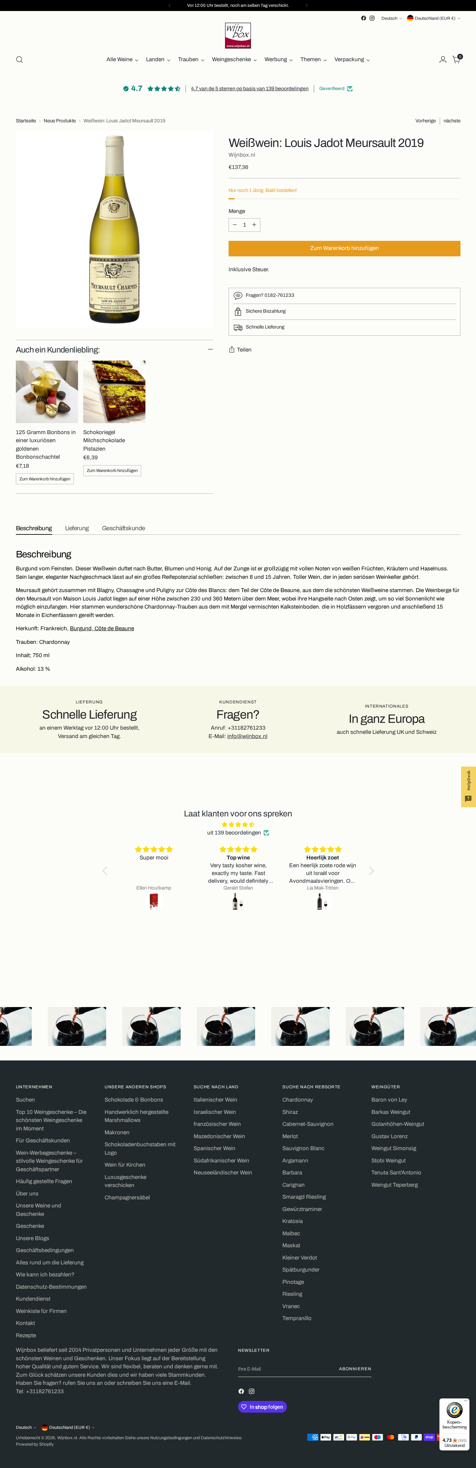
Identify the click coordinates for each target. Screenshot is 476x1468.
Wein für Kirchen (125, 1165)
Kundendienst (33, 1299)
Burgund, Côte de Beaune (102, 628)
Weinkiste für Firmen (41, 1311)
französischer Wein (217, 1124)
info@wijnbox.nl (247, 736)
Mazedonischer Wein (219, 1136)
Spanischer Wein (214, 1148)
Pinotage (293, 1282)
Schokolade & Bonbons (134, 1100)
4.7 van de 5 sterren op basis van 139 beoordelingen (250, 88)
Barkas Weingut (390, 1112)
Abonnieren (355, 1368)
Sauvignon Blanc (303, 1148)
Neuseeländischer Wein (223, 1173)
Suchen (25, 1100)
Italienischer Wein (215, 1100)
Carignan (293, 1185)
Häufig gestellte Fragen (44, 1181)
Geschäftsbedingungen (45, 1250)
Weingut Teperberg (394, 1185)
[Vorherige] (170, 5)
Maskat (291, 1245)
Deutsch (389, 18)
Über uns (27, 1194)
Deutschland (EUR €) (435, 18)
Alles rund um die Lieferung (50, 1263)
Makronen (117, 1132)
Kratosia (292, 1221)
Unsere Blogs (32, 1238)
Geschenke (30, 1226)
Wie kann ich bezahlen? (45, 1275)
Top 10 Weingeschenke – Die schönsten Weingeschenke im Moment (51, 1120)
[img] (238, 824)
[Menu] (466, 1402)
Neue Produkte (60, 120)
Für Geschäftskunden (43, 1140)
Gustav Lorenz (389, 1136)
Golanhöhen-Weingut (397, 1124)
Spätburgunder (301, 1270)
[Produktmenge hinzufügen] (254, 225)
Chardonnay (297, 1100)
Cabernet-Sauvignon (308, 1124)
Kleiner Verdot (299, 1258)
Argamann (295, 1161)
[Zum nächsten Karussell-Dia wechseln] (454, 971)
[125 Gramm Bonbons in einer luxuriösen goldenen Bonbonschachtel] (47, 392)
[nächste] (307, 5)
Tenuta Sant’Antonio (396, 1173)
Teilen (244, 350)
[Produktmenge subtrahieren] (235, 225)
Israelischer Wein (215, 1112)
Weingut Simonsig (393, 1148)
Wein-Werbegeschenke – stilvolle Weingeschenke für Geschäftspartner (49, 1161)
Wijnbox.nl (242, 155)
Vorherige (425, 120)
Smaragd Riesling (304, 1197)
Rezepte (26, 1335)
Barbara (292, 1173)
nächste (452, 120)
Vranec (291, 1306)
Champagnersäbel (127, 1197)
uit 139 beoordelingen (234, 833)
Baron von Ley (389, 1100)
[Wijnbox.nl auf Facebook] (364, 18)
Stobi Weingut (388, 1161)
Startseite (26, 120)
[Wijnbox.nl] (238, 36)
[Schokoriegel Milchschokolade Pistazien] (114, 392)
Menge (237, 211)
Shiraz (290, 1112)
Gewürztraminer (302, 1209)
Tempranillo (297, 1318)
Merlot (290, 1136)
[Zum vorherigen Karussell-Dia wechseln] (440, 972)
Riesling (292, 1294)
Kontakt (25, 1323)
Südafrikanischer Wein (221, 1161)
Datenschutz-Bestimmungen (51, 1287)
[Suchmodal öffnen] (19, 59)
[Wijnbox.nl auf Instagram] (372, 18)
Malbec (291, 1233)
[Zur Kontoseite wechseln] (442, 59)
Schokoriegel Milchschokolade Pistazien (104, 440)
